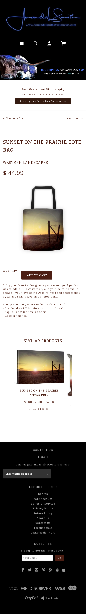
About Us (43, 518)
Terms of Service (43, 504)
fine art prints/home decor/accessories (43, 101)
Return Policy (43, 513)
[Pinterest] (44, 570)
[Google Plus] (51, 570)
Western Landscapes (25, 162)
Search (43, 494)
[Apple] (64, 570)
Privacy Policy (43, 508)
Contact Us (43, 523)
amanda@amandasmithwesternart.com (43, 464)
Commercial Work (43, 533)
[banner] (43, 19)
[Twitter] (30, 570)
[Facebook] (23, 570)
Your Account (43, 499)
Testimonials (43, 528)
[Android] (57, 570)
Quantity (10, 271)
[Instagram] (37, 570)
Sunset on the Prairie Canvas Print (39, 392)
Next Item (73, 118)
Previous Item (15, 118)
